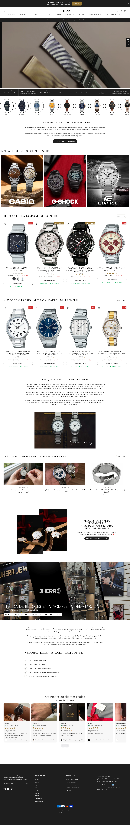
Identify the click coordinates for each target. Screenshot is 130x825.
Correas (69, 15)
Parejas (46, 15)
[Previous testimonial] (63, 745)
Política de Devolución (72, 782)
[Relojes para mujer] (65, 430)
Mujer (35, 15)
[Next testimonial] (67, 745)
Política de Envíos (71, 785)
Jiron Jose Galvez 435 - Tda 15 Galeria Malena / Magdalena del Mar (110, 788)
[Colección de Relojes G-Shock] (65, 181)
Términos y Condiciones (72, 787)
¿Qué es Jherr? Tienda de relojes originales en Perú (111, 779)
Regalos (58, 15)
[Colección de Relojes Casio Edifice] (108, 181)
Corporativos (96, 15)
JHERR (81, 15)
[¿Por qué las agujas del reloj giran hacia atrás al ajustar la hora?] (23, 474)
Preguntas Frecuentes (103, 776)
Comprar (74, 3)
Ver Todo (121, 216)
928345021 (102, 93)
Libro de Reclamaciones (104, 785)
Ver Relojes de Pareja (96, 538)
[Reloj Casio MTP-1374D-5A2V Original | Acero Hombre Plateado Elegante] (111, 244)
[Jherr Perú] (65, 11)
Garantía (68, 790)
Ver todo (121, 456)
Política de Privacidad (72, 779)
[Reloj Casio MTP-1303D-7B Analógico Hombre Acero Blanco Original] (18, 328)
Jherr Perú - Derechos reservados (65, 813)
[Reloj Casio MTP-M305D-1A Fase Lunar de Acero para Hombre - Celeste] (22, 279)
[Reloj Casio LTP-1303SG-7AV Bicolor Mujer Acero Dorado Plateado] (111, 328)
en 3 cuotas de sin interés (18, 287)
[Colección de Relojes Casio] (22, 181)
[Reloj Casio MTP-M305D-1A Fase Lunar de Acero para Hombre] (18, 244)
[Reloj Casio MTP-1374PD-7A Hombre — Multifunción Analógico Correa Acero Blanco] (49, 244)
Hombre (24, 15)
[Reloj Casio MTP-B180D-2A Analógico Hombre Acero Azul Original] (49, 328)
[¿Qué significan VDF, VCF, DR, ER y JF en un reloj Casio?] (106, 474)
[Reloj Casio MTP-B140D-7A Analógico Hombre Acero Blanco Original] (80, 328)
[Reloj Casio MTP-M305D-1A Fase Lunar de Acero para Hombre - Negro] (14, 279)
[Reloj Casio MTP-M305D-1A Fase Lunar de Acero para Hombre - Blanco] (18, 279)
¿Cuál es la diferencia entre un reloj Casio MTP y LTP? (65, 490)
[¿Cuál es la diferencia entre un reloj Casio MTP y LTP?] (65, 474)
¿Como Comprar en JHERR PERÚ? (107, 781)
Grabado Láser (114, 15)
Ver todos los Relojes (65, 141)
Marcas (12, 15)
